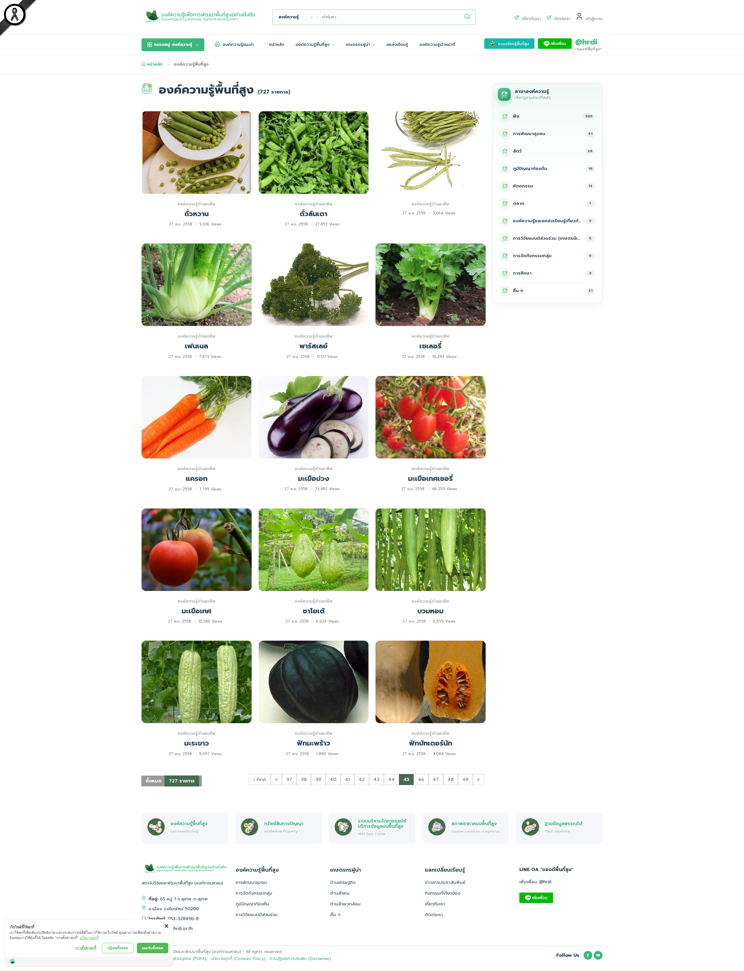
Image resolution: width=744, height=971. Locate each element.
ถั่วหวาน (196, 214)
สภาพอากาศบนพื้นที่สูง (474, 823)
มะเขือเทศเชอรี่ (430, 478)
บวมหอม (430, 611)
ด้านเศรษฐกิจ (342, 882)
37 (289, 779)
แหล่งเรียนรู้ (397, 45)
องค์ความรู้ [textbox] (289, 17)
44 (391, 779)
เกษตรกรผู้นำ (359, 45)
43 (376, 779)
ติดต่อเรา (434, 914)
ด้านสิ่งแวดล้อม (345, 904)
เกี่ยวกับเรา (435, 904)
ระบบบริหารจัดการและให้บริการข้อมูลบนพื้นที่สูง (382, 824)
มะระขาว (196, 743)
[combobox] (295, 17)
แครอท (197, 478)
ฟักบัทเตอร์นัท (430, 743)
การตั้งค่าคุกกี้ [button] (86, 948)
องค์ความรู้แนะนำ (238, 45)
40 (333, 779)
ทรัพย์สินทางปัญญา (283, 823)
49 (465, 779)
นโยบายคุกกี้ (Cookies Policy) (238, 959)
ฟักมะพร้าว (313, 743)
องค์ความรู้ (173, 45)
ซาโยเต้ (314, 611)
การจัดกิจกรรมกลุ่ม (254, 893)
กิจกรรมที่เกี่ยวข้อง (442, 893)
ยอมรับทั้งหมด (152, 948)
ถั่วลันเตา (313, 214)
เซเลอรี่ (430, 346)
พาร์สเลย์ (313, 346)
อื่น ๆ (335, 914)
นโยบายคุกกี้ (89, 938)
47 (436, 779)
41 (347, 779)
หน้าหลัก (276, 45)
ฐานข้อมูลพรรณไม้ (563, 823)
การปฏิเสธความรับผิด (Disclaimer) (300, 959)
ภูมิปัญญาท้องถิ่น (252, 904)
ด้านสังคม (340, 893)
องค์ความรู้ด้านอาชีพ (196, 204)
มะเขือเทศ (196, 611)
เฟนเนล (196, 346)
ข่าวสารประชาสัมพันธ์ (445, 882)
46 (421, 779)
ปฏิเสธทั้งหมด (117, 948)
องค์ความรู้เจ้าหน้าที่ (437, 45)
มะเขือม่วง (313, 478)
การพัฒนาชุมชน (251, 882)
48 (451, 779)
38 (304, 779)
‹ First (259, 779)
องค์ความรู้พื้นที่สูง (313, 45)
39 (318, 779)
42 (362, 779)
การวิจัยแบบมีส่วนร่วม (257, 914)
